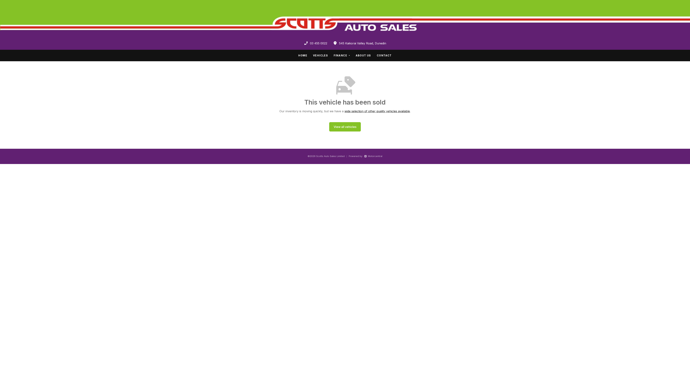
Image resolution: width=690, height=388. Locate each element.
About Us (363, 55)
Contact (384, 55)
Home (302, 55)
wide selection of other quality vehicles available (377, 111)
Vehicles (320, 55)
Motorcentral (375, 156)
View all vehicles (345, 127)
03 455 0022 (318, 43)
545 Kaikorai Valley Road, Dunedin (362, 43)
